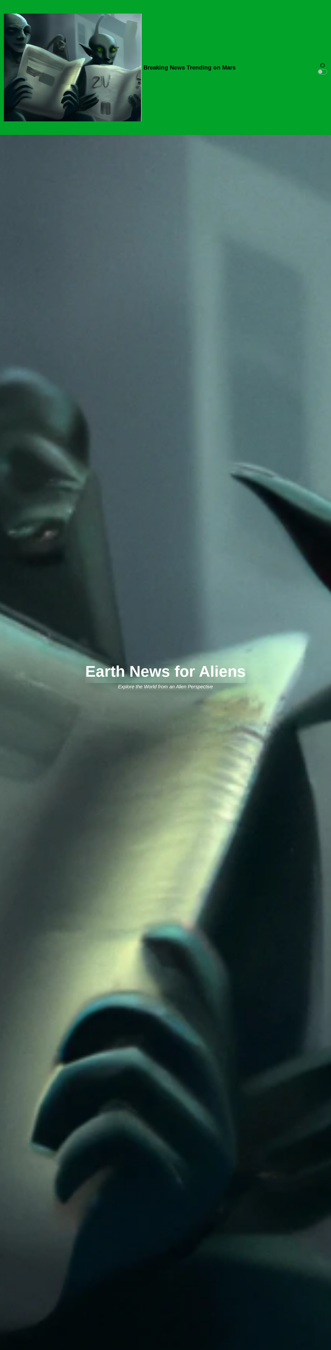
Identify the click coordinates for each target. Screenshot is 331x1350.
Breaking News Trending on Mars (189, 67)
